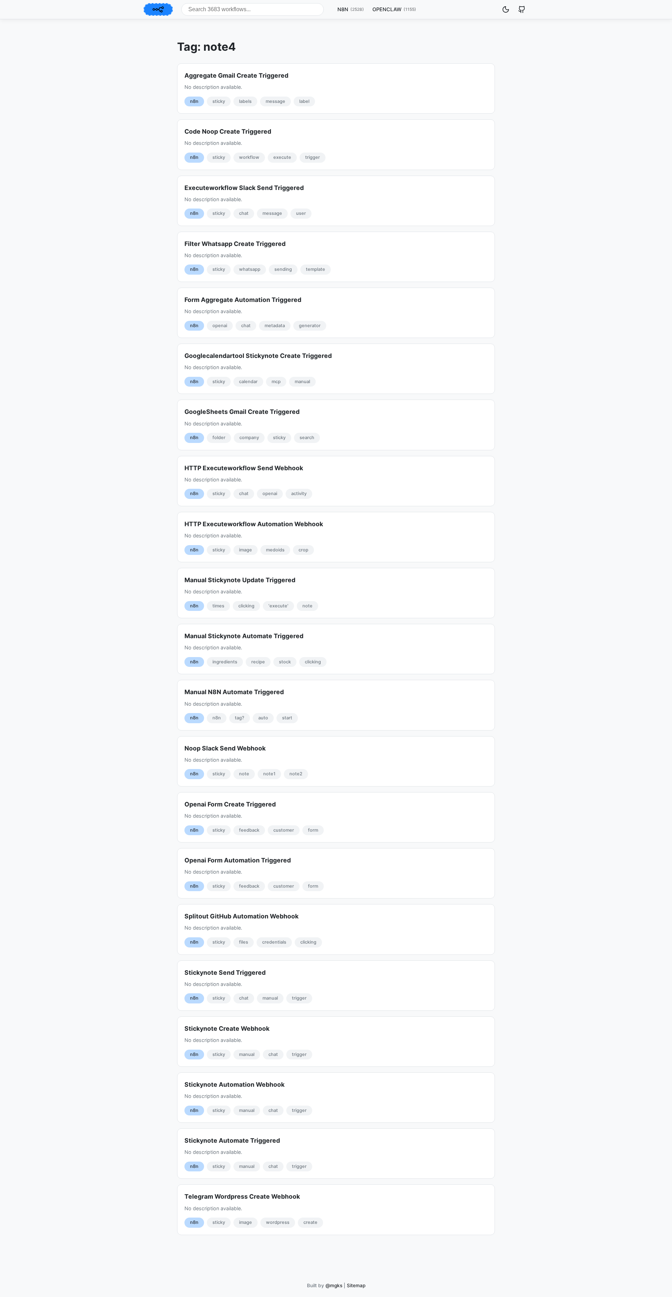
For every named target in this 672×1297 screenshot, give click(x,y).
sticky (218, 101)
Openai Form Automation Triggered (237, 860)
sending (283, 269)
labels (245, 101)
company (249, 437)
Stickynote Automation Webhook (234, 1084)
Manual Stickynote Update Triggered (239, 580)
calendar (248, 381)
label (304, 101)
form (313, 830)
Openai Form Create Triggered (230, 804)
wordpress (277, 1222)
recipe (258, 661)
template (315, 269)
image (245, 549)
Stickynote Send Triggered (225, 972)
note (307, 605)
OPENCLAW (394, 9)
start (287, 717)
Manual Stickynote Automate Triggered (243, 636)
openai (219, 325)
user (301, 213)
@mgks (334, 1285)
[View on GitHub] (521, 9)
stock (285, 661)
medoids (275, 549)
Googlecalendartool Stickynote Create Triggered (258, 355)
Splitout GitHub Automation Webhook (241, 916)
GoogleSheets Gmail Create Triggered (242, 411)
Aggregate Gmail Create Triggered (236, 75)
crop (303, 549)
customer (283, 830)
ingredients (224, 661)
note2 (295, 773)
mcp (276, 381)
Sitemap (356, 1285)
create (310, 1222)
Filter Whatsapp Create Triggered (235, 243)
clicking (246, 605)
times (218, 605)
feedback (249, 830)
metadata (275, 325)
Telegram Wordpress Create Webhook (242, 1196)
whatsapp (249, 269)
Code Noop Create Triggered (227, 131)
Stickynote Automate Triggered (232, 1140)
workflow (249, 157)
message (275, 101)
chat (243, 213)
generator (310, 325)
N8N (350, 9)
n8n (194, 101)
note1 (269, 773)
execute (282, 157)
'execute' (278, 605)
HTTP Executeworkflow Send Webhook (243, 468)
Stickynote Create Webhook (227, 1028)
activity (299, 493)
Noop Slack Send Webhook (225, 748)
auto (263, 717)
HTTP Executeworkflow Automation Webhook (253, 524)
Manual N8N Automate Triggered (234, 692)
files (243, 942)
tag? (239, 717)
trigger (312, 157)
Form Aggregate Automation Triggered (242, 299)
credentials (274, 942)
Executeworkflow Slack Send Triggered (244, 187)
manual (302, 381)
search (307, 437)
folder (218, 437)
